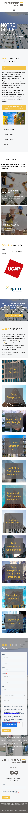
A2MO (11, 806)
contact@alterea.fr (11, 746)
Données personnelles (21, 810)
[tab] (14, 68)
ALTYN (2, 806)
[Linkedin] (12, 773)
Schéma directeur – (7, 804)
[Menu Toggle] (14, 10)
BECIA (20, 806)
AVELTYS (24, 806)
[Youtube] (16, 773)
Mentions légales (13, 810)
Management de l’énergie (6, 803)
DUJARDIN (15, 806)
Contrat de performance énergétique (18, 804)
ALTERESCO (14, 808)
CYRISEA (7, 806)
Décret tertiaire (23, 803)
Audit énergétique (15, 803)
